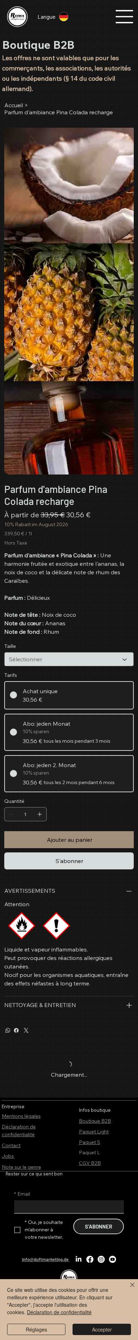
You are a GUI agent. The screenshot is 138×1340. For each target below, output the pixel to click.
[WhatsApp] (7, 1030)
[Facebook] (16, 1030)
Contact (11, 1145)
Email (22, 1194)
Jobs (8, 1156)
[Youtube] (112, 1259)
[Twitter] (26, 1030)
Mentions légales (21, 1116)
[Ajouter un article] (40, 814)
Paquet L (89, 1152)
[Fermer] (128, 1289)
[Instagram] (101, 1259)
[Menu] (124, 16)
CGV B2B (90, 1163)
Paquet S (89, 1142)
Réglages (36, 1329)
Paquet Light (94, 1131)
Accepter (102, 1329)
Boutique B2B (95, 1121)
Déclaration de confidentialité (59, 1312)
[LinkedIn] (78, 1259)
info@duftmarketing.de (45, 1259)
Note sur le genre (21, 1167)
